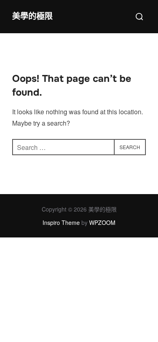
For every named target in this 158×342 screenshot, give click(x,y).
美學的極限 (32, 16)
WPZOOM (102, 222)
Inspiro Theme (61, 222)
